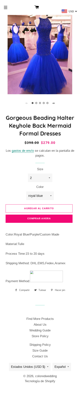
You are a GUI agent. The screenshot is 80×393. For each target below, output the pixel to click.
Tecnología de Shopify (40, 381)
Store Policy (40, 336)
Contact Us (40, 356)
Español (60, 367)
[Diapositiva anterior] (27, 103)
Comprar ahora (39, 218)
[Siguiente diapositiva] (53, 103)
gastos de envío (23, 150)
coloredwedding (46, 376)
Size (40, 169)
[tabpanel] (40, 54)
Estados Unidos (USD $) (28, 367)
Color (40, 187)
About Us (40, 324)
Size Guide (40, 350)
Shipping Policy (40, 345)
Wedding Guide (40, 330)
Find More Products (40, 319)
